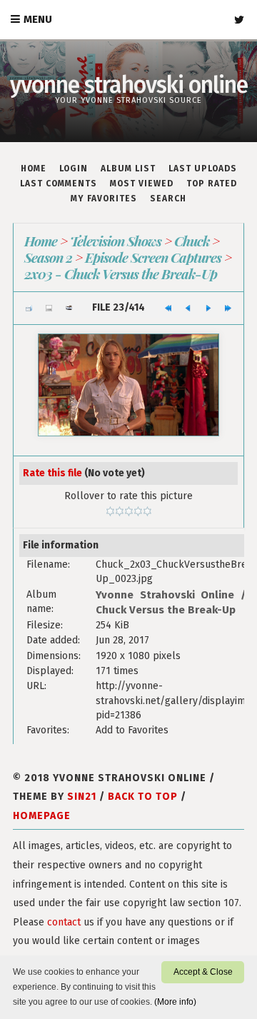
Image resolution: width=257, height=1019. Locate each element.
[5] (147, 511)
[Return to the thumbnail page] (29, 308)
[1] (110, 511)
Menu (38, 19)
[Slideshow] (69, 308)
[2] (119, 511)
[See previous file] (188, 308)
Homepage (42, 816)
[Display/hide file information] (49, 308)
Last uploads (202, 169)
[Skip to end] (228, 308)
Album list (128, 169)
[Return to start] (168, 308)
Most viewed (141, 184)
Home (33, 169)
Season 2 (48, 257)
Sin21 (81, 796)
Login (73, 169)
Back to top (143, 796)
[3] (128, 511)
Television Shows (115, 240)
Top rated (211, 184)
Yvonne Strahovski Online (165, 594)
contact (64, 922)
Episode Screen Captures (153, 257)
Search (168, 199)
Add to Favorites (132, 730)
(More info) (175, 1002)
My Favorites (104, 199)
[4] (138, 511)
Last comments (58, 184)
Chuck (191, 240)
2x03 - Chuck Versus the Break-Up (120, 273)
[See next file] (208, 308)
